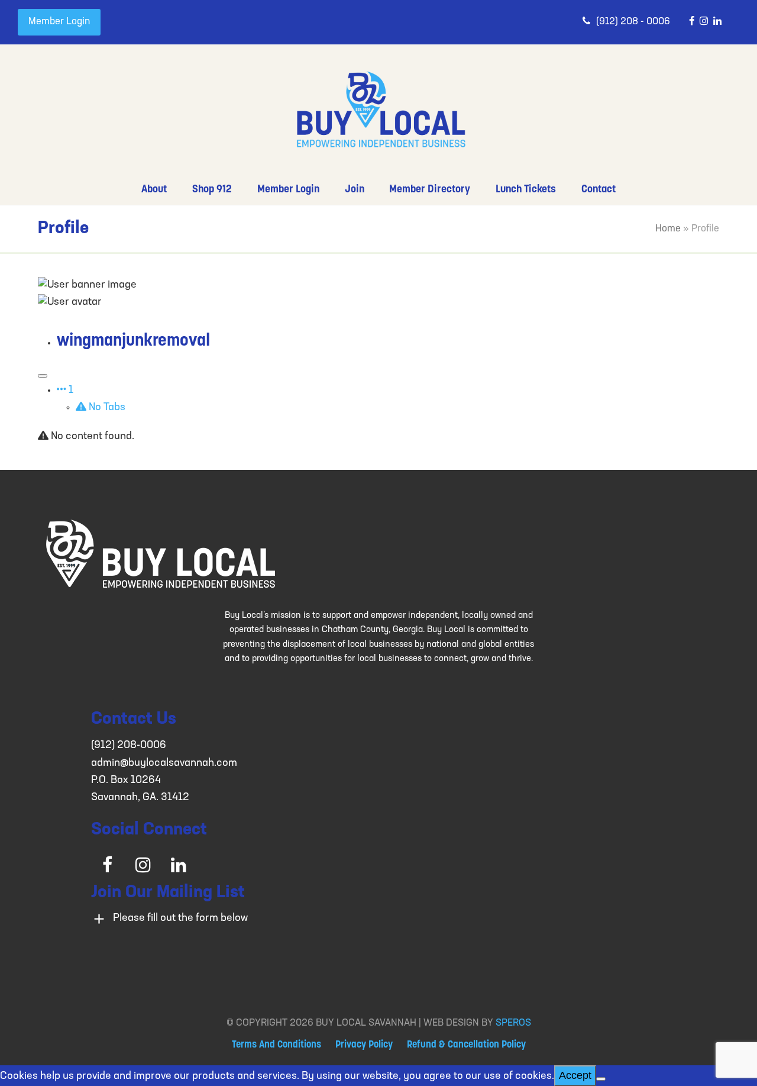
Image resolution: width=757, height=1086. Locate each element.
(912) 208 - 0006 (633, 22)
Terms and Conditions (276, 1045)
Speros (513, 1023)
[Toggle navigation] (42, 376)
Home (668, 229)
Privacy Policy (364, 1045)
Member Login (59, 22)
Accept (575, 1075)
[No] (601, 1079)
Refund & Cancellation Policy (466, 1045)
